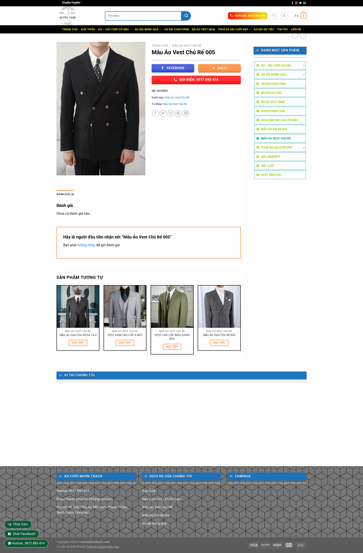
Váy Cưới (267, 165)
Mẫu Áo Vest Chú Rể (276, 138)
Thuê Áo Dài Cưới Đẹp (233, 29)
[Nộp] (186, 16)
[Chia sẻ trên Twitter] (163, 113)
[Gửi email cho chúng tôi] (304, 3)
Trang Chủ (70, 29)
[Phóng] (62, 170)
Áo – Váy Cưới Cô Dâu (113, 29)
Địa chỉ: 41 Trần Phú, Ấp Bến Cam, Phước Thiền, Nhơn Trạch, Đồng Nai (92, 510)
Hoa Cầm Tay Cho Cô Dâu (279, 120)
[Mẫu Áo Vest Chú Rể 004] (219, 307)
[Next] (240, 321)
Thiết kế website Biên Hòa (102, 547)
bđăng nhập (86, 245)
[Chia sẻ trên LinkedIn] (185, 113)
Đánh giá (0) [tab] (65, 194)
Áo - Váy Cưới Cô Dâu (276, 65)
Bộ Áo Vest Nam (203, 29)
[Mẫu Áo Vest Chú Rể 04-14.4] (78, 307)
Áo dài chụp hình (176, 29)
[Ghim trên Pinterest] (178, 113)
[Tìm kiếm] (274, 15)
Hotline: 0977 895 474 (73, 491)
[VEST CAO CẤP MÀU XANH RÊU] (172, 307)
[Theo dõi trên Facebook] (292, 3)
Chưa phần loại (273, 111)
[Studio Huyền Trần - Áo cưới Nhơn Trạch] (78, 15)
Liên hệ (296, 29)
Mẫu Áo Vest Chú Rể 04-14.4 (78, 335)
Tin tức (282, 29)
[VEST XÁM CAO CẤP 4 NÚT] (125, 307)
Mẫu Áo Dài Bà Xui (274, 129)
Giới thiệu (88, 29)
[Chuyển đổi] (303, 65)
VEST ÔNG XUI (271, 174)
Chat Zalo (20, 524)
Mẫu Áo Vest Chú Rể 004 (219, 335)
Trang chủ (160, 45)
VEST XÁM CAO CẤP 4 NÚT (125, 335)
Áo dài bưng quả (147, 29)
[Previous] (57, 321)
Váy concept (270, 156)
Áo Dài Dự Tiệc (264, 29)
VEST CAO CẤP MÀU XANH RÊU (172, 337)
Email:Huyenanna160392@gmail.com (85, 499)
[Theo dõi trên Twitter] (300, 3)
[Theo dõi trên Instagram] (296, 3)
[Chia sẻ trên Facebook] (155, 113)
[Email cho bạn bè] (170, 113)
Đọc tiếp (78, 342)
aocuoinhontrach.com (94, 542)
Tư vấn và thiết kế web (71, 547)
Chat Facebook (24, 534)
